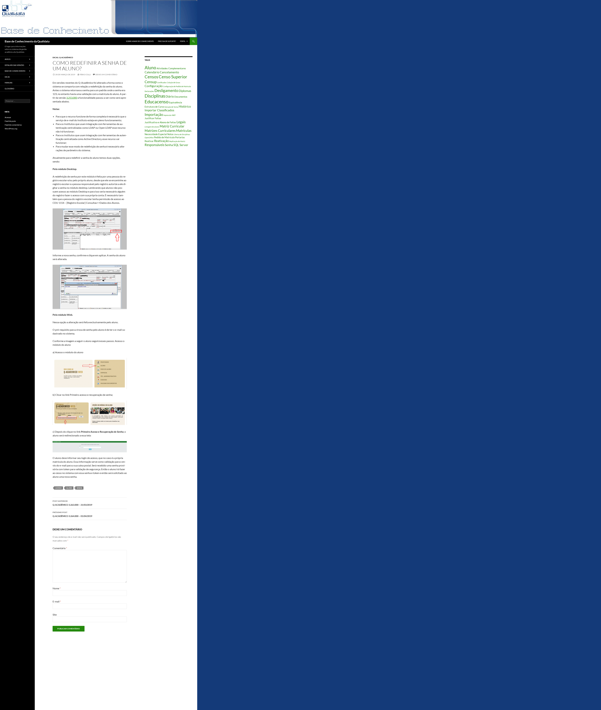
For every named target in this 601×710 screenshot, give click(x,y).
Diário (170, 96)
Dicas (55, 57)
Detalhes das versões (14, 65)
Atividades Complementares (171, 68)
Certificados (161, 82)
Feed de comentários (13, 125)
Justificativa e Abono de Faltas (160, 122)
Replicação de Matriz (177, 141)
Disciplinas (155, 96)
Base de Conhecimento (15, 71)
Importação (154, 114)
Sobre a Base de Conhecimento (140, 41)
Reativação (161, 141)
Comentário (60, 548)
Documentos (180, 96)
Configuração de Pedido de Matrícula (177, 86)
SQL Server (180, 145)
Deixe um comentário (106, 74)
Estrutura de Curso (154, 106)
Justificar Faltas (153, 118)
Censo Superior (173, 76)
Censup (151, 82)
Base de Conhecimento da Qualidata (27, 41)
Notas (170, 134)
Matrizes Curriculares (160, 131)
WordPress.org (11, 128)
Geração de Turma (171, 107)
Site (55, 614)
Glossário (9, 89)
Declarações (149, 91)
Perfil (182, 41)
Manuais (8, 83)
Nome (57, 588)
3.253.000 (71, 97)
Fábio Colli (85, 74)
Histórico (185, 106)
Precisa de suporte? (167, 41)
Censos (151, 76)
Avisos (7, 59)
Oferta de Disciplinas (182, 134)
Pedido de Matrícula (164, 137)
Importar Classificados (159, 110)
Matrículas (183, 131)
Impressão (167, 115)
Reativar (149, 141)
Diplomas (185, 91)
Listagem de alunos (152, 127)
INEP (174, 115)
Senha (79, 488)
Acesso (58, 488)
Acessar (8, 117)
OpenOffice (149, 137)
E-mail (57, 601)
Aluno (69, 488)
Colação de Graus (173, 82)
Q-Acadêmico (66, 57)
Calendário (152, 72)
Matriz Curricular (172, 126)
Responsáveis (154, 145)
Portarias (180, 137)
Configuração (154, 86)
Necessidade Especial (156, 134)
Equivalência (175, 102)
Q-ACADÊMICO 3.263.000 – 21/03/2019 (72, 503)
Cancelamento (169, 72)
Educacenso (156, 101)
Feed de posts (10, 121)
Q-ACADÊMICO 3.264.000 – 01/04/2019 (72, 514)
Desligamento (166, 90)
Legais (181, 122)
